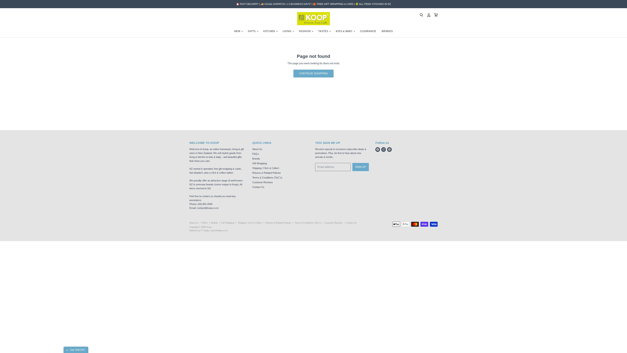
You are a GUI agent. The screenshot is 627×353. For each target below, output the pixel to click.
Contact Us (258, 187)
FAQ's (255, 153)
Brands (256, 158)
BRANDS (387, 31)
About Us (257, 149)
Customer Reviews (262, 182)
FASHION (305, 31)
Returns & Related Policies (266, 172)
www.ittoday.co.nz (219, 230)
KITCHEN (269, 31)
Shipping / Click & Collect (265, 168)
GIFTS (252, 31)
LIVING (287, 31)
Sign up (360, 167)
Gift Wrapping (259, 163)
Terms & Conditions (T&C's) (267, 177)
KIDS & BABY (344, 31)
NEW (237, 31)
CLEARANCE (368, 31)
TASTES (323, 31)
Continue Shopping (313, 73)
